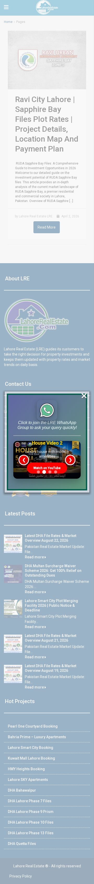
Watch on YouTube (47, 468)
